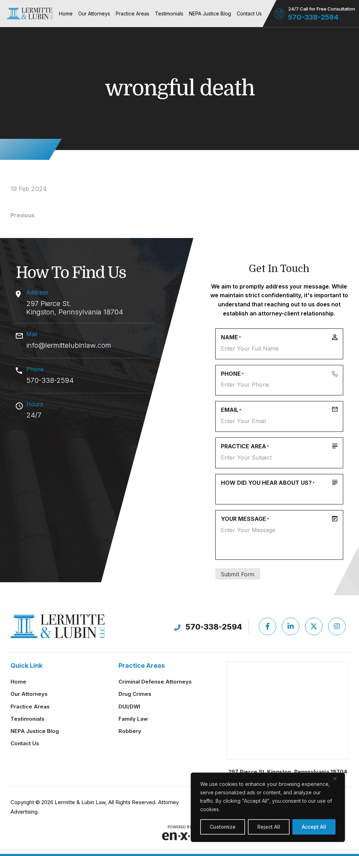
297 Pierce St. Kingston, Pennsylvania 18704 (74, 307)
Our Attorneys (94, 13)
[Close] (337, 778)
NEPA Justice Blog (210, 13)
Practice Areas (132, 13)
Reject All (268, 827)
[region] (268, 807)
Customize (223, 827)
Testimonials (169, 13)
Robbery (129, 731)
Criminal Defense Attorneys (155, 681)
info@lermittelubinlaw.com (68, 345)
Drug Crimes (134, 694)
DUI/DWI (129, 706)
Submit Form (238, 574)
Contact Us (249, 13)
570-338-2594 (313, 17)
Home (66, 13)
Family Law (133, 718)
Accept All (314, 827)
